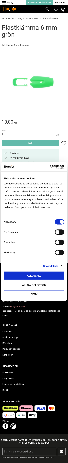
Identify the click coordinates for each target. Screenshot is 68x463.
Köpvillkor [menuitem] (7, 343)
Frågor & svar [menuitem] (8, 378)
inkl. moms (60, 2)
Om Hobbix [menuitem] (7, 372)
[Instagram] (13, 428)
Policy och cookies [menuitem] (11, 349)
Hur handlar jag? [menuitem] (10, 337)
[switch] (59, 232)
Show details (50, 265)
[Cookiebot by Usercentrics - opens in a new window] (49, 167)
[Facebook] (5, 428)
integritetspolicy (47, 457)
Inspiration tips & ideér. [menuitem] (13, 384)
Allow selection (34, 284)
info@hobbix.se (17, 306)
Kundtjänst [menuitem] (7, 331)
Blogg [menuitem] (5, 390)
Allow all (34, 275)
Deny (34, 294)
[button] (4, 3)
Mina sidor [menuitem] (7, 355)
